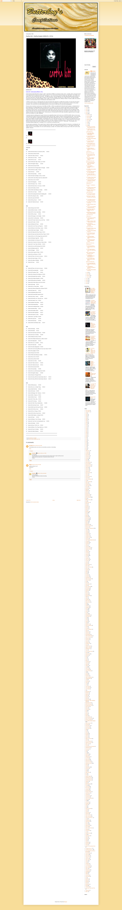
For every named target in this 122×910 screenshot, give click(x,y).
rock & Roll (87, 786)
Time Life (87, 854)
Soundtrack (87, 820)
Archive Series (87, 476)
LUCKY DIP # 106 (89, 214)
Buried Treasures (88, 525)
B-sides (86, 486)
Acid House (87, 455)
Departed (87, 569)
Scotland (87, 799)
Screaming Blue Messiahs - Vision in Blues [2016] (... (91, 213)
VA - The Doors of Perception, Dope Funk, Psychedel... (91, 224)
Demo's (86, 568)
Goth (86, 622)
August (88, 120)
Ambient (86, 467)
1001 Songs (87, 410)
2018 (87, 283)
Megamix (87, 694)
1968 (86, 422)
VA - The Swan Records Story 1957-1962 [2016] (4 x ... (91, 250)
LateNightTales (88, 678)
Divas (86, 573)
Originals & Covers (88, 742)
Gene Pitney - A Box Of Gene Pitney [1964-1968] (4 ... (90, 158)
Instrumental (87, 653)
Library (86, 682)
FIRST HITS (87, 600)
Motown (86, 715)
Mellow (86, 695)
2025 (87, 109)
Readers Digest (88, 776)
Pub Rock (87, 768)
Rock (86, 785)
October (88, 117)
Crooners (87, 560)
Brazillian (87, 520)
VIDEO (86, 873)
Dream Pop (87, 580)
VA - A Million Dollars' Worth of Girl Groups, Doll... (91, 178)
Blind (86, 510)
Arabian (86, 473)
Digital (86, 571)
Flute (86, 603)
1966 (86, 419)
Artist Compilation (88, 479)
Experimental (87, 595)
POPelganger (87, 756)
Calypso (86, 530)
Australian (87, 484)
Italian (86, 660)
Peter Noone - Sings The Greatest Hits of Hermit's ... (91, 197)
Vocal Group (87, 876)
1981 (86, 431)
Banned (86, 492)
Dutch (86, 585)
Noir (86, 730)
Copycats (87, 554)
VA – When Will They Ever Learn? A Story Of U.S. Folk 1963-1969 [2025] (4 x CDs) (90, 387)
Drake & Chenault (88, 578)
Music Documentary (88, 718)
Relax (86, 782)
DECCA (86, 565)
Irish (86, 657)
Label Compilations (88, 677)
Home (54, 500)
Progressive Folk (88, 761)
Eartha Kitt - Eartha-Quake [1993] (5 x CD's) (90, 190)
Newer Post (28, 500)
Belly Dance (87, 502)
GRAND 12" (87, 624)
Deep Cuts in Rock (88, 567)
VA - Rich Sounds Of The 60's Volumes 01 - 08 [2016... (90, 155)
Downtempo (87, 577)
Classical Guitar (88, 547)
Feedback (87, 599)
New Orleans (87, 725)
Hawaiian (87, 642)
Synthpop (87, 842)
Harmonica (87, 638)
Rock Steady (87, 787)
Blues (86, 512)
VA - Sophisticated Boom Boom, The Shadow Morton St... (90, 163)
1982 (86, 432)
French (86, 608)
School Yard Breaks (88, 798)
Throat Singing (88, 853)
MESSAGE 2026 (88, 702)
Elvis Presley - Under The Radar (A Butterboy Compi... (90, 210)
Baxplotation (87, 495)
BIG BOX (87, 506)
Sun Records (87, 830)
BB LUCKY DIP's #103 (90, 261)
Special (86, 824)
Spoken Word (87, 825)
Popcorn (86, 755)
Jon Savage (87, 669)
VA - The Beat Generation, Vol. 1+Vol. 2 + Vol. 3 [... (90, 194)
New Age (87, 724)
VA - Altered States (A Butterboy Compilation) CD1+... (90, 149)
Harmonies (87, 639)
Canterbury (87, 533)
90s (86, 449)
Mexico (86, 707)
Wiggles (30, 464)
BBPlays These (88, 499)
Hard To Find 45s (88, 637)
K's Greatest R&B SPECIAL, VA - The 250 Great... (91, 172)
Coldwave (87, 551)
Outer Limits (87, 743)
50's (86, 440)
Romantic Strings (88, 791)
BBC (86, 498)
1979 (86, 429)
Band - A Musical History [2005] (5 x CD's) (90, 253)
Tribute (86, 860)
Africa (86, 459)
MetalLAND (87, 706)
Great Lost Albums (88, 625)
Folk (86, 604)
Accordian (87, 453)
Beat (86, 501)
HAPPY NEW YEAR (88, 635)
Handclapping (87, 634)
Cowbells (87, 558)
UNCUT (86, 868)
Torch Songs (87, 855)
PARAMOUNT (87, 747)
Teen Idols (87, 843)
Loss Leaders (87, 687)
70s (86, 446)
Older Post (78, 500)
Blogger (65, 901)
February (88, 275)
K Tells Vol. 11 (88, 216)
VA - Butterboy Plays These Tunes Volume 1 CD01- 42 (93, 313)
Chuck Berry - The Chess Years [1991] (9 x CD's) (90, 127)
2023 (87, 112)
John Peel (87, 668)
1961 (86, 414)
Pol (86, 751)
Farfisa (86, 598)
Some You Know (88, 816)
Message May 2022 (88, 705)
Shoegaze (87, 803)
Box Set (86, 519)
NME (86, 729)
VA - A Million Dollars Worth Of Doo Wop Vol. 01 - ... (91, 188)
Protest (86, 764)
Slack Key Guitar (88, 808)
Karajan (86, 674)
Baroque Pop (87, 494)
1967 (86, 420)
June (87, 123)
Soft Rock (87, 813)
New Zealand (87, 728)
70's (86, 445)
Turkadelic (87, 863)
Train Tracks (87, 859)
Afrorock (86, 460)
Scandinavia (87, 796)
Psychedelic (87, 767)
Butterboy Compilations (89, 528)
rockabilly (87, 789)
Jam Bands (87, 661)
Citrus (86, 545)
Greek (86, 626)
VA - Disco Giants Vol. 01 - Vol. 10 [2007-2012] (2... (91, 144)
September (89, 119)
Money (86, 713)
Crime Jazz (87, 559)
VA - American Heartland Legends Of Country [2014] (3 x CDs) (93, 338)
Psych (86, 765)
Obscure (86, 737)
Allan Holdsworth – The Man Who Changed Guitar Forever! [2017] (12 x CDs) (90, 326)
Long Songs (87, 686)
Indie (86, 652)
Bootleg (86, 516)
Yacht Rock (87, 886)
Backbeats (87, 488)
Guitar (86, 630)
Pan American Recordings (89, 746)
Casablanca (87, 536)
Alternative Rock (88, 464)
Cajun (86, 529)
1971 (86, 423)
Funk (86, 609)
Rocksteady (87, 790)
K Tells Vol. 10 (88, 244)
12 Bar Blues (87, 411)
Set (86, 800)
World (86, 885)
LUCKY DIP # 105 (89, 226)
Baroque (86, 493)
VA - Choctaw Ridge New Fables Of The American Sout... (91, 264)
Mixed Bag (87, 709)
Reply (30, 448)
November (88, 116)
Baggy (86, 489)
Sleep (86, 811)
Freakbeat (87, 607)
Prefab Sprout (87, 760)
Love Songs (87, 688)
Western (86, 880)
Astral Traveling (88, 481)
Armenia (86, 477)
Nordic (86, 732)
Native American (88, 723)
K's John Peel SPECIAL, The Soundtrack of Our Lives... (90, 247)
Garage (86, 613)
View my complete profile (89, 103)
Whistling (87, 881)
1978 (86, 428)
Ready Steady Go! (88, 778)
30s (86, 437)
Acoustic (86, 458)
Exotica (86, 594)
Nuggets (86, 734)
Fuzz (86, 612)
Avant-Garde (87, 485)
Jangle (86, 664)
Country (86, 555)
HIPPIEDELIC (87, 648)
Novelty (86, 733)
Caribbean (87, 534)
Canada (86, 532)
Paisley (86, 745)
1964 (86, 416)
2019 (87, 281)
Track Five (87, 858)
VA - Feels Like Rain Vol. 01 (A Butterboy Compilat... (91, 180)
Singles (86, 804)
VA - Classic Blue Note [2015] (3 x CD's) (90, 141)
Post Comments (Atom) (35, 502)
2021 (87, 278)
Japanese (87, 665)
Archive (86, 475)
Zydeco (86, 891)
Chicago (86, 541)
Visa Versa (87, 875)
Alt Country (87, 463)
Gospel (86, 621)
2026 (87, 107)
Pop (86, 752)
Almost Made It (88, 462)
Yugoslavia (87, 890)
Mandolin (87, 692)
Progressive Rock (88, 763)
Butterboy (34, 453)
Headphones (87, 643)
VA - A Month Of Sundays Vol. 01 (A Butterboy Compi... (90, 240)
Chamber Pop (87, 537)
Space (86, 822)
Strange (86, 829)
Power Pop (87, 759)
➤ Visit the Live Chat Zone (89, 35)
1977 (86, 427)
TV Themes (87, 864)
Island (86, 659)
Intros (86, 656)
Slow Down (87, 812)
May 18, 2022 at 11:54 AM (37, 445)
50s (86, 441)
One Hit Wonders (88, 741)
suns (86, 831)
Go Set (86, 620)
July (87, 122)
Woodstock (87, 884)
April (87, 272)
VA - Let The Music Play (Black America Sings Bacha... (90, 259)
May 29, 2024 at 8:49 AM (42, 473)
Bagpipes (87, 490)
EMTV (86, 591)
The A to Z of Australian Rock (90, 846)
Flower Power (87, 602)
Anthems (87, 471)
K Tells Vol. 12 (88, 183)
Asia (86, 480)
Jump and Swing (88, 670)
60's (86, 442)
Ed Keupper (87, 587)
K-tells (86, 673)
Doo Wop (87, 574)
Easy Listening (88, 586)
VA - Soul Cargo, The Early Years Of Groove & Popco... (91, 218)
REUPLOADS (87, 783)
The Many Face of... (88, 848)
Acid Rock (87, 457)
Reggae (86, 781)
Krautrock (87, 675)
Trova (86, 862)
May (87, 125)
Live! (86, 683)
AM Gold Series (88, 466)
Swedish (86, 838)
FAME (86, 596)
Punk (86, 769)
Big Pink (86, 508)
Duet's (86, 582)
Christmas (87, 542)
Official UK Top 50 (88, 738)
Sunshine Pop (87, 833)
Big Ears (86, 507)
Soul (86, 818)
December (88, 114)
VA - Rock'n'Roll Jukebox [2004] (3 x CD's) (90, 137)
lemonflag (31, 445)
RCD (86, 774)
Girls (86, 617)
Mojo (86, 711)
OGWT (86, 739)
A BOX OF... (87, 450)
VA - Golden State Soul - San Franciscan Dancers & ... (91, 175)
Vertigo (86, 872)
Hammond (87, 633)
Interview (87, 655)
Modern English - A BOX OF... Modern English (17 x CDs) (93, 363)
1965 (86, 418)
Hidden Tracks (87, 647)
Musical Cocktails (88, 719)
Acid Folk (87, 454)
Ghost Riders (87, 616)
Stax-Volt (87, 826)
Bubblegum (87, 524)
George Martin (87, 615)
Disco (86, 572)
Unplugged (87, 871)
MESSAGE (87, 699)
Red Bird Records (88, 780)
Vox (86, 877)
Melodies (87, 696)
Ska (86, 807)
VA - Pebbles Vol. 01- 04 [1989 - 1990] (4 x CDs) (90, 129)
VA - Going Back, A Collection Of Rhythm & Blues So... (90, 267)
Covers (86, 556)
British (86, 521)
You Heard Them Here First (90, 888)
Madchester (87, 691)
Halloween (87, 631)
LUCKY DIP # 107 (89, 192)
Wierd (86, 882)
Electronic (87, 589)
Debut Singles (87, 564)
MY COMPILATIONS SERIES (90, 720)
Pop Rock (87, 754)
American (87, 468)
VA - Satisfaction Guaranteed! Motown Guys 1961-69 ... (90, 256)
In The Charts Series (89, 651)
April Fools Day (88, 472)
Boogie (86, 515)
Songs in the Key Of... (89, 817)
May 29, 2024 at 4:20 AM (36, 464)
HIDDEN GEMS (88, 646)
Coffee (86, 550)
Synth (86, 840)
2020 (87, 280)
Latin (86, 679)
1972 (86, 424)
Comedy (86, 552)
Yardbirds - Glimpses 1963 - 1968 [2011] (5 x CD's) (91, 221)
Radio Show (87, 772)
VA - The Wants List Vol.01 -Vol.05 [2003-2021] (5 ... (91, 200)
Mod (86, 710)
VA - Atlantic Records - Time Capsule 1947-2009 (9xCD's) (93, 302)
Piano (86, 750)
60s (86, 444)
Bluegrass (87, 511)
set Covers (87, 802)
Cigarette (87, 543)
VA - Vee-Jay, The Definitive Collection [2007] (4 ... (91, 207)
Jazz (86, 666)
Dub (86, 581)
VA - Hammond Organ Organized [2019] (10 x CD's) (90, 237)
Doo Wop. (87, 576)
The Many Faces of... (89, 849)
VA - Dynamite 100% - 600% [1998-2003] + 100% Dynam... (90, 133)
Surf (86, 834)
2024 (87, 110)
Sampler (86, 794)
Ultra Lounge (87, 867)
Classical (87, 546)
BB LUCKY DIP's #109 (90, 161)
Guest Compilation (88, 629)
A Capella (87, 451)
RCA (86, 773)
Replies (31, 471)
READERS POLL (88, 777)
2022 (87, 113)
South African (87, 821)
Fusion (86, 611)
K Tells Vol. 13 (88, 151)
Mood (86, 714)
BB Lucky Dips (87, 497)
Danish (86, 563)
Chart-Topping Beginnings (90, 539)
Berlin (86, 503)
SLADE (86, 809)
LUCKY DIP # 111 (89, 131)
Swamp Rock (87, 835)
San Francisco (87, 795)
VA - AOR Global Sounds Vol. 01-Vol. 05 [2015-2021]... (90, 234)
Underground (87, 869)
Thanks (86, 844)
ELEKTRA (87, 590)
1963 (86, 415)
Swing (86, 839)
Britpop (86, 523)
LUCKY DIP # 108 (89, 182)
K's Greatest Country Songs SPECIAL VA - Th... (91, 229)
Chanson (87, 538)
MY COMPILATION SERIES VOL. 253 (93, 374)
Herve (86, 644)
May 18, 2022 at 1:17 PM (42, 453)
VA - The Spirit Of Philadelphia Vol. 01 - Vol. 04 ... (90, 166)
